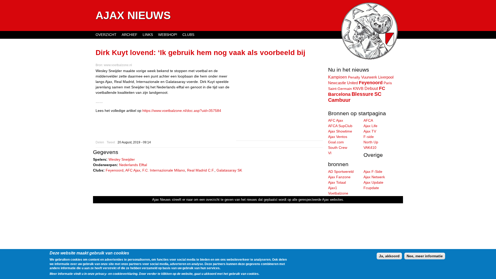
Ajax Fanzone (339, 177)
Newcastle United (343, 83)
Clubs (188, 35)
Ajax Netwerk (374, 177)
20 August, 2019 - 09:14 (134, 142)
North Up (370, 142)
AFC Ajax (132, 170)
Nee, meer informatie (425, 256)
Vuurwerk (369, 77)
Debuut (371, 88)
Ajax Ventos (337, 137)
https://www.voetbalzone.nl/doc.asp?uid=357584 (181, 111)
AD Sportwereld (341, 171)
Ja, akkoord (389, 256)
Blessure (362, 94)
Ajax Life (370, 126)
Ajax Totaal (337, 182)
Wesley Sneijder (122, 159)
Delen (100, 142)
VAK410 (369, 147)
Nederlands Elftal (133, 165)
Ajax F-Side (372, 171)
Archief (129, 35)
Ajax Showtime (340, 131)
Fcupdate (371, 188)
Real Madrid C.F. (200, 170)
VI (329, 153)
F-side (368, 137)
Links (148, 35)
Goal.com (336, 142)
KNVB (358, 88)
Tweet (111, 142)
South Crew (337, 147)
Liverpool (385, 77)
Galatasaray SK (229, 170)
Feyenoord (114, 170)
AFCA (368, 120)
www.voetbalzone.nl (118, 65)
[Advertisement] (279, 104)
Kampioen (337, 77)
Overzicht (106, 35)
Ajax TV (369, 131)
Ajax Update (373, 182)
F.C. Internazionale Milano (163, 170)
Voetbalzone (338, 193)
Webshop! (167, 35)
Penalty (354, 77)
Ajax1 (332, 188)
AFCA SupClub (340, 126)
